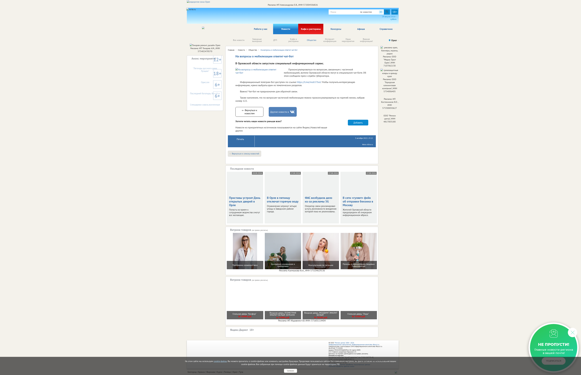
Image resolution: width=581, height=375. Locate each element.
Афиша (361, 28)
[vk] (292, 112)
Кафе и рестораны (311, 28)
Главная (231, 50)
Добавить (358, 122)
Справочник (386, 28)
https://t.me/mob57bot (309, 82)
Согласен (290, 371)
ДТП (275, 40)
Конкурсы (336, 28)
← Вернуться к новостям (249, 112)
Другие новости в (279, 111)
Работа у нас (260, 28)
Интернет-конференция (329, 40)
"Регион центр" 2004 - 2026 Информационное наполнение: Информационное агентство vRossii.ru (354, 344)
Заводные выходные (257, 40)
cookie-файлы (220, 361)
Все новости (239, 40)
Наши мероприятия (348, 40)
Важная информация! (366, 40)
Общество (311, 40)
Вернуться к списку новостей (245, 153)
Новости (285, 28)
